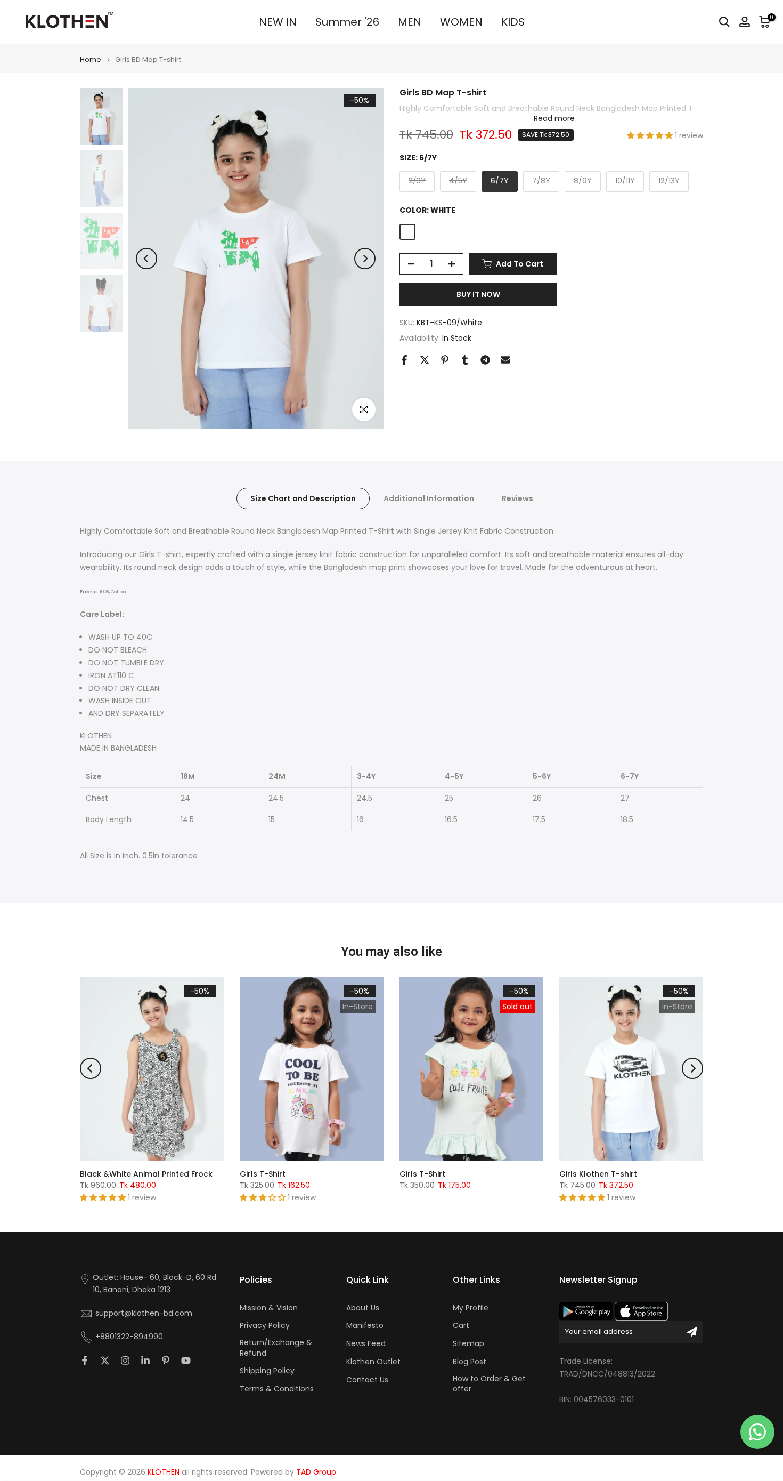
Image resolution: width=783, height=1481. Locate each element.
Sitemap (468, 1344)
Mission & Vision (269, 1308)
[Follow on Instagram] (125, 1360)
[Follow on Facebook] (84, 1360)
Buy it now (478, 294)
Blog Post (469, 1362)
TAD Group (316, 1472)
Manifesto (365, 1326)
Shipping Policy (267, 1371)
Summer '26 (347, 21)
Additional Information (429, 498)
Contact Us (367, 1380)
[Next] (365, 258)
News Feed (366, 1344)
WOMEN (461, 21)
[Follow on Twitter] (105, 1360)
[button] (651, 135)
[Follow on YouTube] (186, 1360)
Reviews (517, 498)
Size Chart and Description (303, 498)
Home (90, 59)
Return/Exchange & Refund (276, 1348)
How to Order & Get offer (489, 1384)
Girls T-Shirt (263, 1174)
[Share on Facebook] (404, 360)
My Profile (470, 1308)
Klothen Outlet (373, 1362)
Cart (461, 1326)
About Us (362, 1308)
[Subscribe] (692, 1331)
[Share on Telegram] (485, 360)
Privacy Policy (265, 1326)
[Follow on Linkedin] (145, 1360)
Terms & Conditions (277, 1389)
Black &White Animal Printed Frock (146, 1174)
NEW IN (278, 21)
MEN (409, 21)
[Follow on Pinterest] (165, 1360)
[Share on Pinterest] (445, 360)
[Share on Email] (505, 360)
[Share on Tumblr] (465, 360)
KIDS (513, 21)
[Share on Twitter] (424, 360)
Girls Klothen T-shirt (598, 1174)
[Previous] (146, 258)
